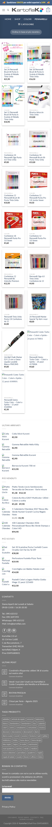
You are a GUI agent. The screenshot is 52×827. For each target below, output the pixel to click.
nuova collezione (9, 753)
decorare (6, 732)
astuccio (30, 719)
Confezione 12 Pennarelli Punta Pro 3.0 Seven (37, 238)
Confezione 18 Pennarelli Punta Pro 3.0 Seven (12, 238)
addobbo (6, 719)
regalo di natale (8, 757)
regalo (39, 753)
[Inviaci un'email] (14, 630)
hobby (15, 740)
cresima (42, 728)
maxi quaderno (8, 749)
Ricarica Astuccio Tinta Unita (36, 114)
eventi (17, 736)
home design (36, 740)
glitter (45, 736)
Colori (27, 19)
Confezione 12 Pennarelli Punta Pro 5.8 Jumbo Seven (37, 198)
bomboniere (26, 723)
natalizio (34, 749)
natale (26, 749)
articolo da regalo (18, 719)
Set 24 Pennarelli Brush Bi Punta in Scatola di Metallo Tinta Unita (11, 73)
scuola (19, 757)
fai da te (33, 736)
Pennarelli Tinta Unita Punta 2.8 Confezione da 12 (13, 319)
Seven (26, 757)
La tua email (7, 786)
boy (34, 723)
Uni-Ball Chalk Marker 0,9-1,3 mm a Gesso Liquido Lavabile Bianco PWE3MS (13, 360)
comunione (32, 728)
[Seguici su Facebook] (4, 630)
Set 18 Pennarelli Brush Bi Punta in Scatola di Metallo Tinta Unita (36, 73)
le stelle (23, 744)
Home (8, 19)
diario (37, 732)
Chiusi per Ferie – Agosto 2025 (23, 701)
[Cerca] (8, 10)
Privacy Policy (8, 807)
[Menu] (3, 10)
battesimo (39, 719)
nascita (18, 749)
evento (24, 736)
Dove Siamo (23, 817)
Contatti (34, 817)
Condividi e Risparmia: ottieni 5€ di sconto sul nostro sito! (28, 672)
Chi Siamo (12, 817)
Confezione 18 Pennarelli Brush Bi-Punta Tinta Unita (37, 157)
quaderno (31, 753)
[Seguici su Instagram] (9, 630)
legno (15, 744)
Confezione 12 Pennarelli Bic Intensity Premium (11, 279)
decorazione (16, 732)
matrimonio (33, 744)
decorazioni (28, 732)
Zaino (40, 757)
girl (39, 736)
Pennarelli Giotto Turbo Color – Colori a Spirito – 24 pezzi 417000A (38, 360)
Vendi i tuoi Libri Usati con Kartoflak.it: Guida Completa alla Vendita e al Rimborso (29, 683)
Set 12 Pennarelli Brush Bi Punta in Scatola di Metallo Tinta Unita (11, 116)
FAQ (41, 817)
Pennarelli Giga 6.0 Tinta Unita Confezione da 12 (37, 279)
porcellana (21, 753)
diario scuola (7, 736)
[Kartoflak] (27, 10)
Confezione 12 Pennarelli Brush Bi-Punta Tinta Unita (12, 198)
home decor (24, 740)
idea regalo (7, 744)
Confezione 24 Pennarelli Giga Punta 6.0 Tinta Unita (12, 157)
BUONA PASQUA (17, 693)
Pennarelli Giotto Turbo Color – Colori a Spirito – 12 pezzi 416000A (13, 403)
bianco (5, 723)
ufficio (33, 757)
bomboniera (14, 723)
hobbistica (6, 740)
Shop (17, 19)
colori (5, 728)
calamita (42, 723)
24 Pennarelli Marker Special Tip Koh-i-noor (38, 318)
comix (11, 728)
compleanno (20, 728)
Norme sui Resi (26, 819)
